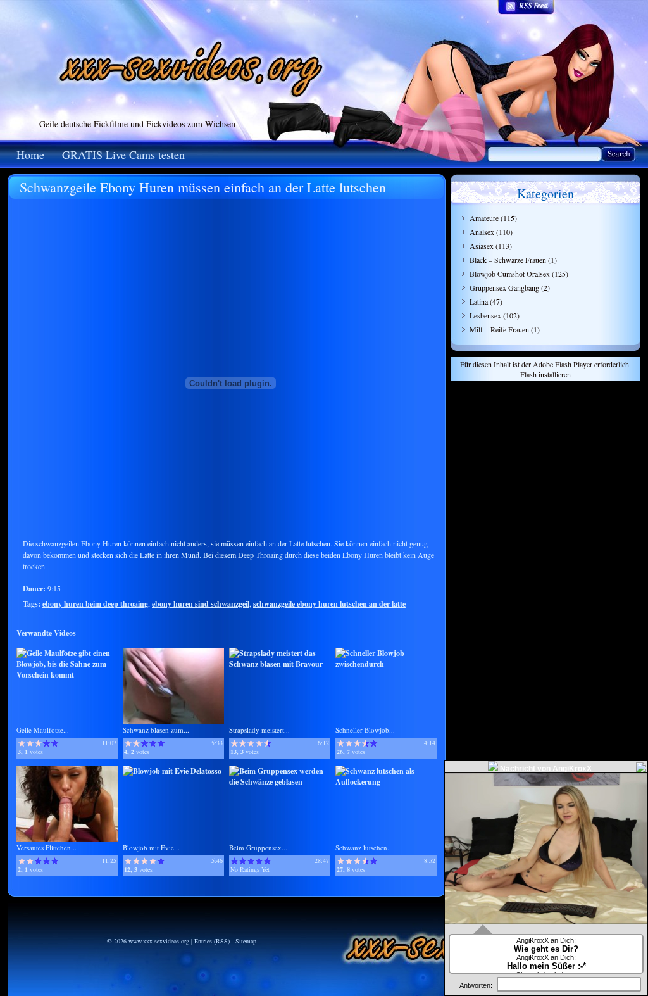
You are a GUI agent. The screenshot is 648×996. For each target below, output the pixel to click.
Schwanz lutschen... (364, 847)
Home (30, 154)
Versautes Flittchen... (46, 847)
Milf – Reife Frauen (499, 329)
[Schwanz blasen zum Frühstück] (173, 720)
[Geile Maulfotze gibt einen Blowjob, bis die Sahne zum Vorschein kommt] (67, 674)
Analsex (482, 232)
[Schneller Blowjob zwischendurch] (386, 664)
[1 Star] (22, 743)
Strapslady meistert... (259, 729)
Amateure (484, 218)
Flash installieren (545, 374)
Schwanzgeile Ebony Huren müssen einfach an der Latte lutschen (203, 187)
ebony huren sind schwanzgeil (200, 603)
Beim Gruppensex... (258, 847)
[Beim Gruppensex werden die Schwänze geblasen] (279, 781)
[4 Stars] (46, 743)
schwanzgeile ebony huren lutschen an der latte (329, 603)
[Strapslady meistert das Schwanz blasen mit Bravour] (279, 664)
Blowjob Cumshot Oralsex (510, 273)
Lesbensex (485, 315)
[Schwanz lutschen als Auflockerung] (386, 781)
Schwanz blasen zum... (156, 729)
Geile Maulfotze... (42, 729)
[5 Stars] (55, 743)
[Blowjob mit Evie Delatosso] (172, 771)
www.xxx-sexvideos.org (158, 940)
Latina (479, 301)
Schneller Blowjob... (365, 729)
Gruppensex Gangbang (504, 287)
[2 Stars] (30, 743)
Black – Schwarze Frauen (508, 260)
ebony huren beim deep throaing (95, 603)
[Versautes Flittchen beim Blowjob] (67, 838)
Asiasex (482, 246)
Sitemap (245, 940)
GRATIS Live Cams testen (123, 154)
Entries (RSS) (212, 940)
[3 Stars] (38, 743)
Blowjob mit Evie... (151, 847)
